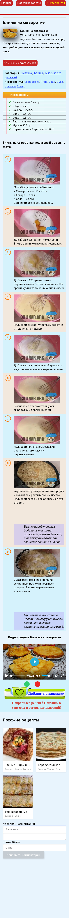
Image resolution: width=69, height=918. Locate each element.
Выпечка (26, 73)
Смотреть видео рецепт (20, 62)
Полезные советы (29, 3)
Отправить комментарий (23, 855)
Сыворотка (31, 81)
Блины (38, 73)
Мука (59, 81)
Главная (6, 3)
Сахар (20, 86)
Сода (52, 81)
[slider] (17, 676)
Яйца (44, 81)
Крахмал (10, 86)
